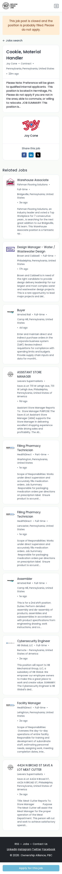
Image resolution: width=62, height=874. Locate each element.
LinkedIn (12, 849)
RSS (17, 844)
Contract (26, 63)
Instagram (24, 849)
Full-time (22, 189)
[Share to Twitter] (38, 154)
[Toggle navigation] (56, 6)
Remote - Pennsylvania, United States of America (35, 652)
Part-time (40, 454)
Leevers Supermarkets (30, 381)
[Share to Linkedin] (31, 154)
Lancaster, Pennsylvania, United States (35, 527)
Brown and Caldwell (28, 255)
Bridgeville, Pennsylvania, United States (35, 196)
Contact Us (40, 844)
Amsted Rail (24, 314)
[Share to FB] (24, 154)
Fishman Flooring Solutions (32, 184)
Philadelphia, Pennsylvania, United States (36, 262)
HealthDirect (24, 454)
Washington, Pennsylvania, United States (32, 461)
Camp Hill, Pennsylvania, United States (35, 321)
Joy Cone (11, 63)
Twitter (36, 849)
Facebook (48, 849)
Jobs (26, 844)
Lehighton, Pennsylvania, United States (35, 714)
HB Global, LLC (25, 645)
